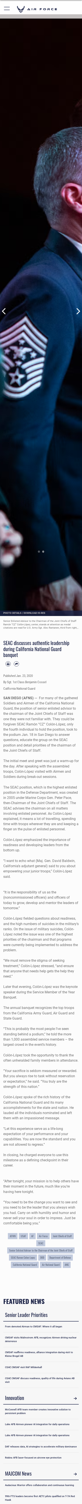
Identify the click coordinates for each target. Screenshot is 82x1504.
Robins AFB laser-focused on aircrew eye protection (33, 1457)
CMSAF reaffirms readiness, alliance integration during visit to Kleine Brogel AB (39, 1354)
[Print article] (8, 663)
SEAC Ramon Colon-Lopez (23, 1258)
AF (32, 1236)
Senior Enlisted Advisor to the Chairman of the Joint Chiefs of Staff (41, 1250)
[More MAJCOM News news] (75, 1474)
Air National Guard (50, 1265)
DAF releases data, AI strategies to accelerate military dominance (41, 1446)
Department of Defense (60, 1258)
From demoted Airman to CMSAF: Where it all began (33, 1326)
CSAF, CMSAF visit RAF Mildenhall (23, 1367)
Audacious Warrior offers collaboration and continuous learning (39, 1485)
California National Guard (25, 1265)
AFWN (13, 1236)
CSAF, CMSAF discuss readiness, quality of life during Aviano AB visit (40, 1380)
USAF (23, 1236)
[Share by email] (16, 663)
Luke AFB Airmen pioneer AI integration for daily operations (37, 1424)
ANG (67, 1265)
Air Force (43, 1236)
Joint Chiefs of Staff (62, 1236)
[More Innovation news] (75, 1398)
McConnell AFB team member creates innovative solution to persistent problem (38, 1411)
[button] (7, 9)
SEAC (40, 1243)
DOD (42, 1258)
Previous (4, 311)
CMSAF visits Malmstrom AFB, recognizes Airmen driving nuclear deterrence (41, 1339)
